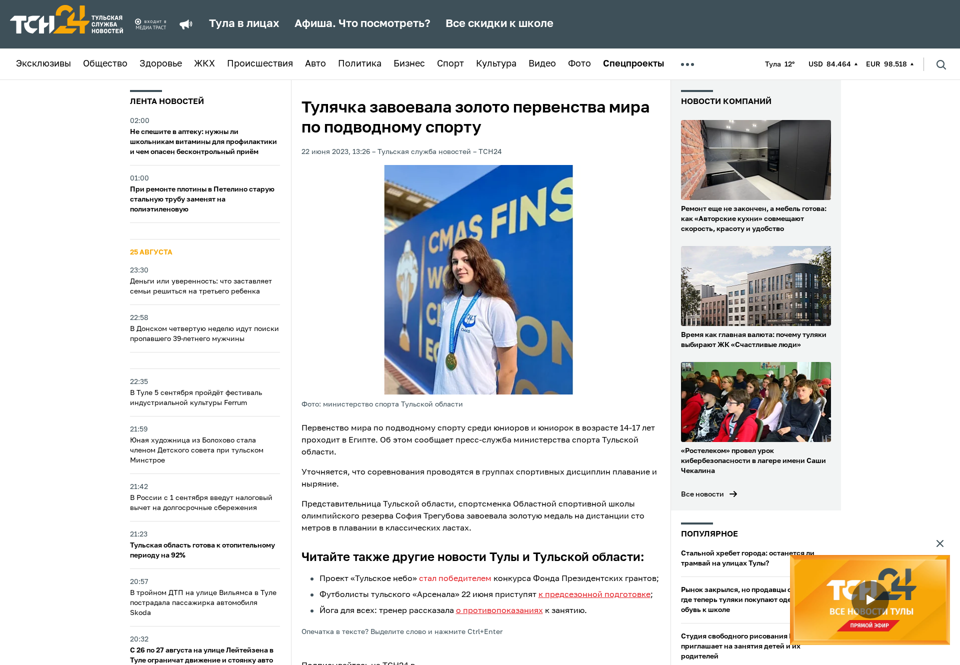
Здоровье (161, 64)
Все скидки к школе (500, 24)
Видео (542, 64)
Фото (579, 64)
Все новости (702, 494)
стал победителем (455, 579)
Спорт (450, 64)
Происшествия (260, 64)
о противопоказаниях (499, 611)
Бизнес (409, 64)
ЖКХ (204, 64)
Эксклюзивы (43, 64)
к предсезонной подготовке (594, 595)
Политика (360, 64)
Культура (496, 64)
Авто (315, 64)
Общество (105, 64)
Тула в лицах (244, 24)
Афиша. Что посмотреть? (362, 24)
